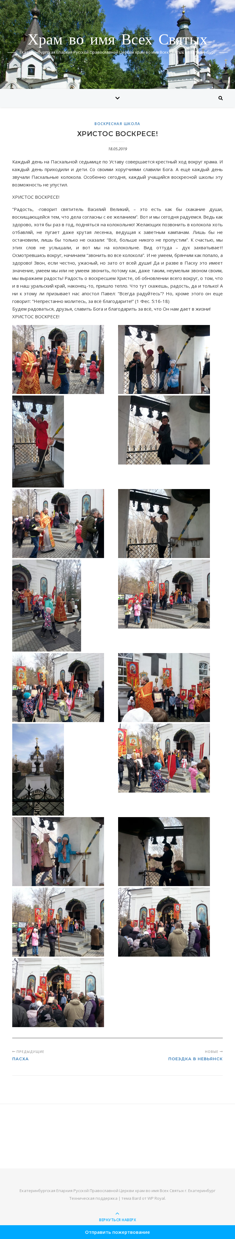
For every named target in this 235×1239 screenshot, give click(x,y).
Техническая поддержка (93, 1198)
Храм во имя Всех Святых (117, 40)
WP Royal (156, 1198)
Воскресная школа (117, 123)
